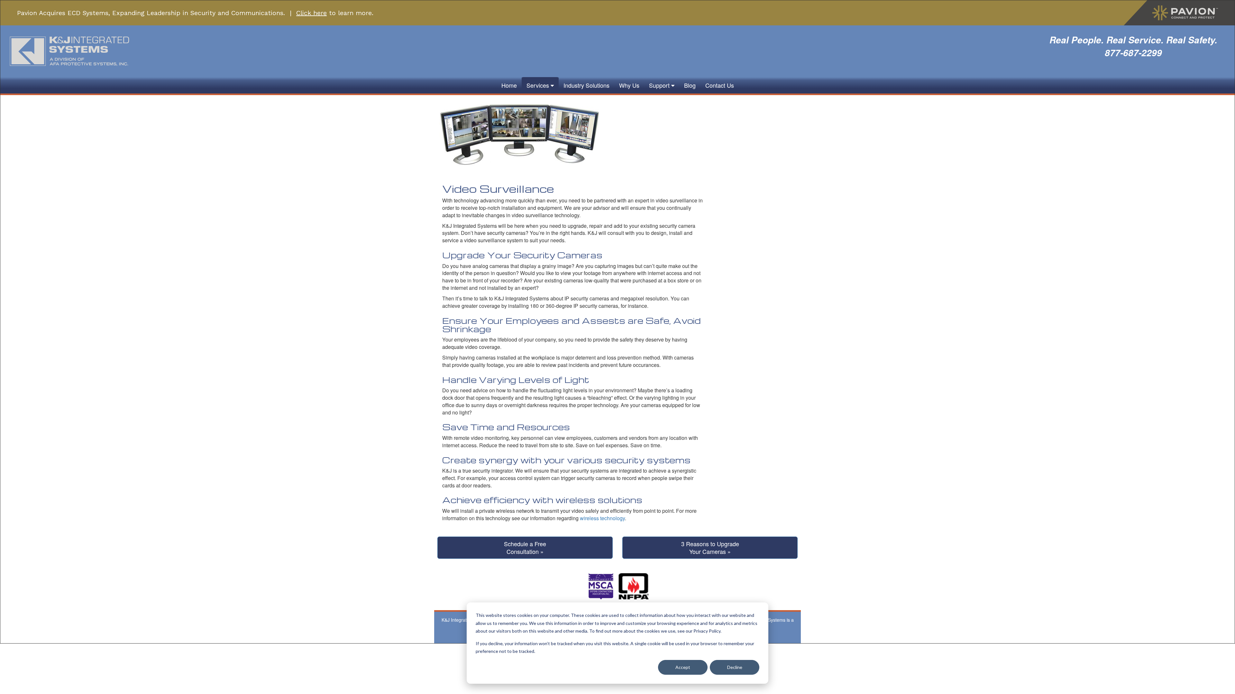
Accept (682, 667)
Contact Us (719, 85)
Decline (734, 667)
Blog (690, 85)
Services (538, 85)
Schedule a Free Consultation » (525, 547)
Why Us (629, 85)
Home (509, 85)
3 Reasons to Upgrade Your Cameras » (710, 547)
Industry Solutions (586, 85)
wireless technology (602, 518)
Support (660, 85)
